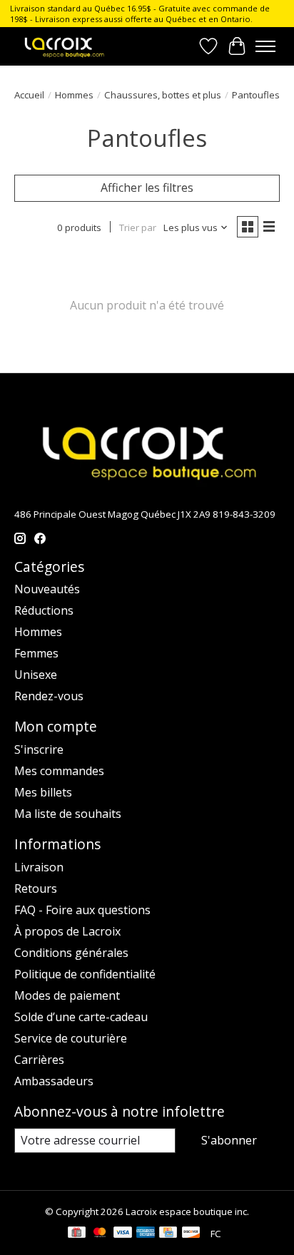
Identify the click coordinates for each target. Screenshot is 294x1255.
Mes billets (43, 792)
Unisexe (35, 674)
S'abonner (229, 1140)
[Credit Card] (168, 1233)
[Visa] (122, 1233)
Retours (35, 888)
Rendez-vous (48, 696)
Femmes (36, 653)
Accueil (29, 94)
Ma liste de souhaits (67, 813)
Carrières (39, 1059)
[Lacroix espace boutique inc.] (63, 46)
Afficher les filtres (147, 187)
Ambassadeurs (53, 1081)
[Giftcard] (77, 1233)
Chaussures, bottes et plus (162, 94)
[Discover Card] (191, 1233)
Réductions (44, 610)
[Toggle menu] (265, 46)
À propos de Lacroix (67, 931)
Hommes (74, 94)
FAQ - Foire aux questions (82, 910)
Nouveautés (47, 589)
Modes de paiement (67, 995)
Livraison (39, 867)
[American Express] (145, 1233)
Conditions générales (71, 953)
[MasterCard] (100, 1233)
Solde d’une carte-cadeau (81, 1017)
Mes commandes (59, 771)
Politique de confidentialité (85, 974)
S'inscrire (39, 749)
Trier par (137, 227)
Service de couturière (70, 1038)
